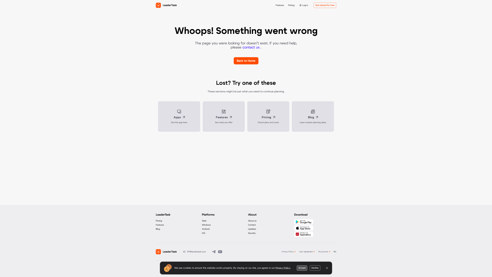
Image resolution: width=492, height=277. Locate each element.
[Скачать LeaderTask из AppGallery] (303, 234)
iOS (203, 233)
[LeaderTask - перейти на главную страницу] (166, 5)
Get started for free (325, 5)
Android (205, 229)
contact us (251, 47)
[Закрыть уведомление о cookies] (327, 268)
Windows (206, 225)
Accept (302, 268)
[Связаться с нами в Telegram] (214, 252)
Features (280, 5)
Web (204, 221)
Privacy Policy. (283, 268)
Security (252, 233)
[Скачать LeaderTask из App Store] (303, 228)
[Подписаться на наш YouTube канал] (220, 252)
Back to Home (246, 60)
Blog (158, 229)
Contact (252, 225)
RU (335, 252)
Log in (305, 5)
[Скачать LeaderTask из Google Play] (303, 221)
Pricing (291, 5)
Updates (252, 229)
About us (252, 221)
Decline (315, 268)
